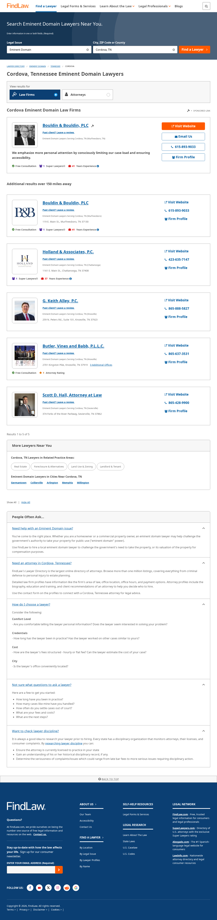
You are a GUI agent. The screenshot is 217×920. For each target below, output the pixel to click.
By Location (86, 847)
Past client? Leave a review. (58, 132)
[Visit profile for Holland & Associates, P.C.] (24, 261)
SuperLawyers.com (184, 828)
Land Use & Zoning (82, 466)
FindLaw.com (180, 814)
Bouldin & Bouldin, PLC (65, 125)
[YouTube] (39, 887)
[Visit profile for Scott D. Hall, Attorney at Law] (24, 404)
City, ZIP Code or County (109, 42)
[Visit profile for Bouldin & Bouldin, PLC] (24, 135)
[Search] (206, 6)
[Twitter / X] (48, 887)
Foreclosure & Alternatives (49, 466)
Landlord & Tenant (110, 466)
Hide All (25, 502)
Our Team (85, 814)
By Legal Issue (88, 853)
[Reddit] (66, 887)
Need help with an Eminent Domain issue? (42, 528)
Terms (10, 909)
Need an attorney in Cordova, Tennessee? (42, 563)
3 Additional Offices (101, 364)
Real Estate (20, 466)
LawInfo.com (180, 855)
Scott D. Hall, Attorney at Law (72, 395)
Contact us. (40, 834)
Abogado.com (181, 841)
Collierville (37, 482)
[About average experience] (98, 166)
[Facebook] (30, 887)
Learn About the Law (135, 835)
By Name (85, 866)
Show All (11, 502)
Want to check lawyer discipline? (35, 731)
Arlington (52, 482)
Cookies (55, 909)
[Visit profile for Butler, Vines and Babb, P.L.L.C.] (24, 355)
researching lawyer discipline (63, 743)
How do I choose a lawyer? (31, 604)
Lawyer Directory (16, 66)
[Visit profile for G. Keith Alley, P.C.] (24, 310)
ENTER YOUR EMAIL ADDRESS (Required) (30, 863)
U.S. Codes (129, 853)
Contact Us (86, 826)
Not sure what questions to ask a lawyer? (41, 685)
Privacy (23, 909)
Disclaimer (39, 909)
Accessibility (87, 820)
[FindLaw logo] (19, 6)
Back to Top (110, 779)
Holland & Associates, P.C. (68, 251)
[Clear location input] (173, 49)
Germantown (18, 482)
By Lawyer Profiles (90, 860)
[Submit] (59, 870)
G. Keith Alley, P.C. (60, 300)
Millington (83, 482)
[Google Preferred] (76, 887)
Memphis (67, 482)
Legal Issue (14, 42)
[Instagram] (57, 887)
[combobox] (49, 49)
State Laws (129, 841)
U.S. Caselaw (130, 847)
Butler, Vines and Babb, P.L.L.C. (73, 346)
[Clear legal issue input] (88, 49)
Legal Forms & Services (136, 814)
